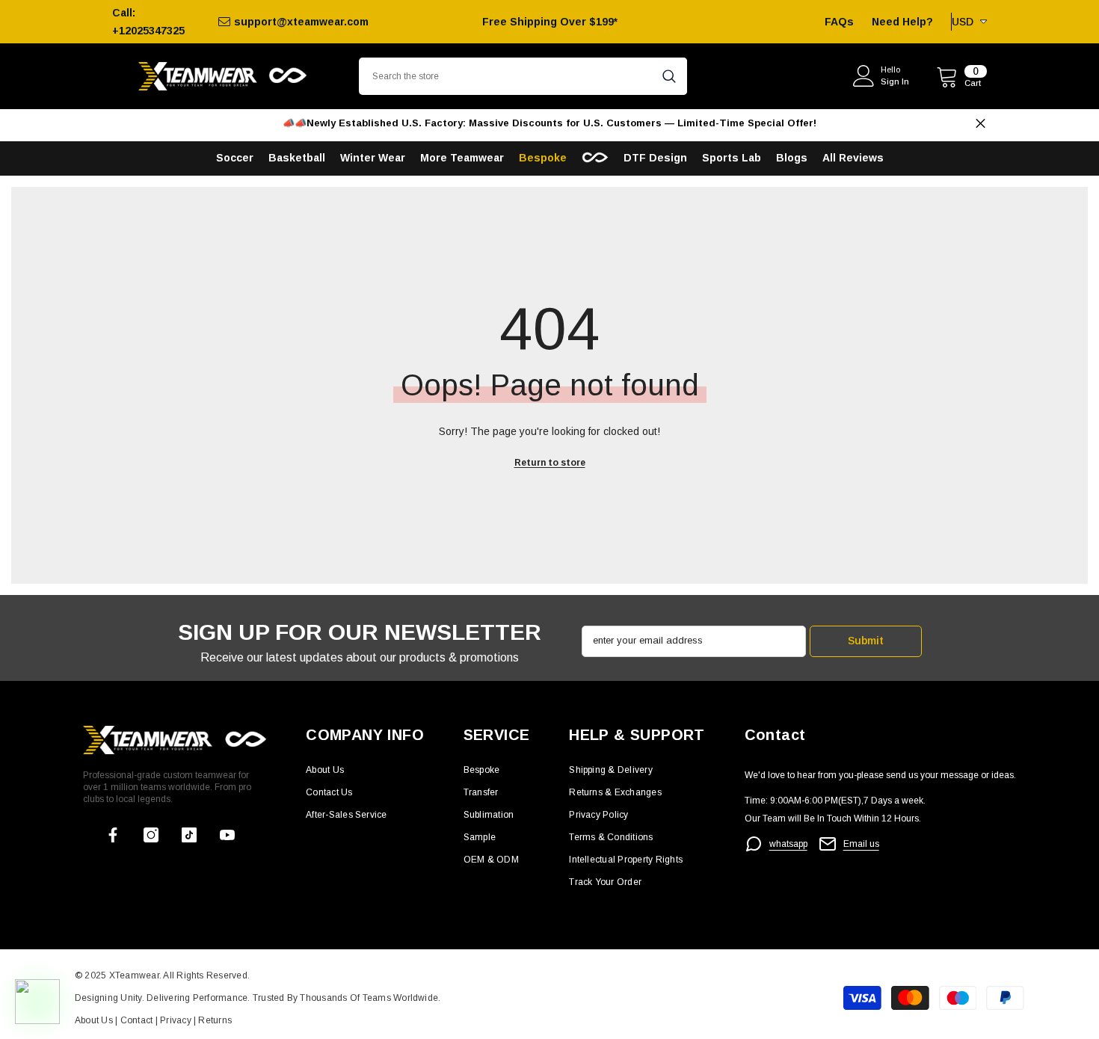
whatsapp (788, 844)
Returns (215, 1020)
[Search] (523, 76)
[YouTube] (227, 835)
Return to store (549, 462)
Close (980, 123)
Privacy (177, 1020)
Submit (866, 641)
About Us (95, 1020)
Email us (861, 844)
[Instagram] (151, 835)
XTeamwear (134, 975)
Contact (135, 1020)
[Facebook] (113, 835)
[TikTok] (189, 835)
